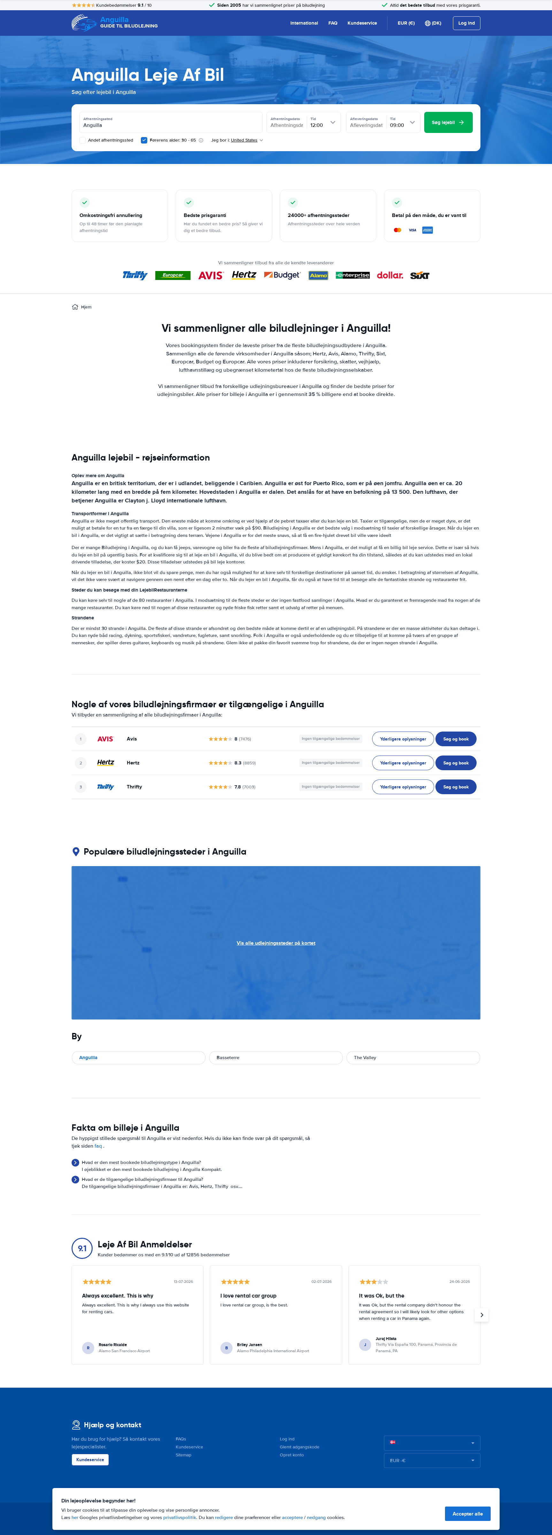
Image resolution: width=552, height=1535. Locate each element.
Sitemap (183, 1455)
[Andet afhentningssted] (82, 140)
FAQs (181, 1439)
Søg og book (456, 739)
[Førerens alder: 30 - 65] (144, 140)
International (304, 23)
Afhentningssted (97, 119)
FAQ (332, 23)
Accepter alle (468, 1513)
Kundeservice (362, 23)
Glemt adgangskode (299, 1447)
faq (98, 1146)
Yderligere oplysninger (403, 739)
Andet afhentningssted (110, 140)
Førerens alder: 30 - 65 (173, 140)
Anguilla (88, 1057)
